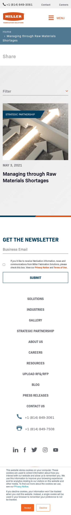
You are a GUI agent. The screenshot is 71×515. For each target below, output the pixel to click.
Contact (45, 4)
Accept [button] (27, 507)
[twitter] (34, 449)
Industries (35, 309)
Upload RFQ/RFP (36, 373)
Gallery (35, 320)
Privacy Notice (21, 486)
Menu (61, 18)
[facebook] (25, 449)
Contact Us (36, 406)
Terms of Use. (61, 267)
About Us (35, 341)
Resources (35, 363)
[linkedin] (15, 449)
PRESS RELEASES (35, 395)
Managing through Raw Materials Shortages (29, 177)
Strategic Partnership (35, 331)
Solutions (35, 298)
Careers (63, 4)
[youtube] (55, 449)
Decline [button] (43, 507)
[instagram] (45, 449)
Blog (36, 384)
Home (7, 31)
